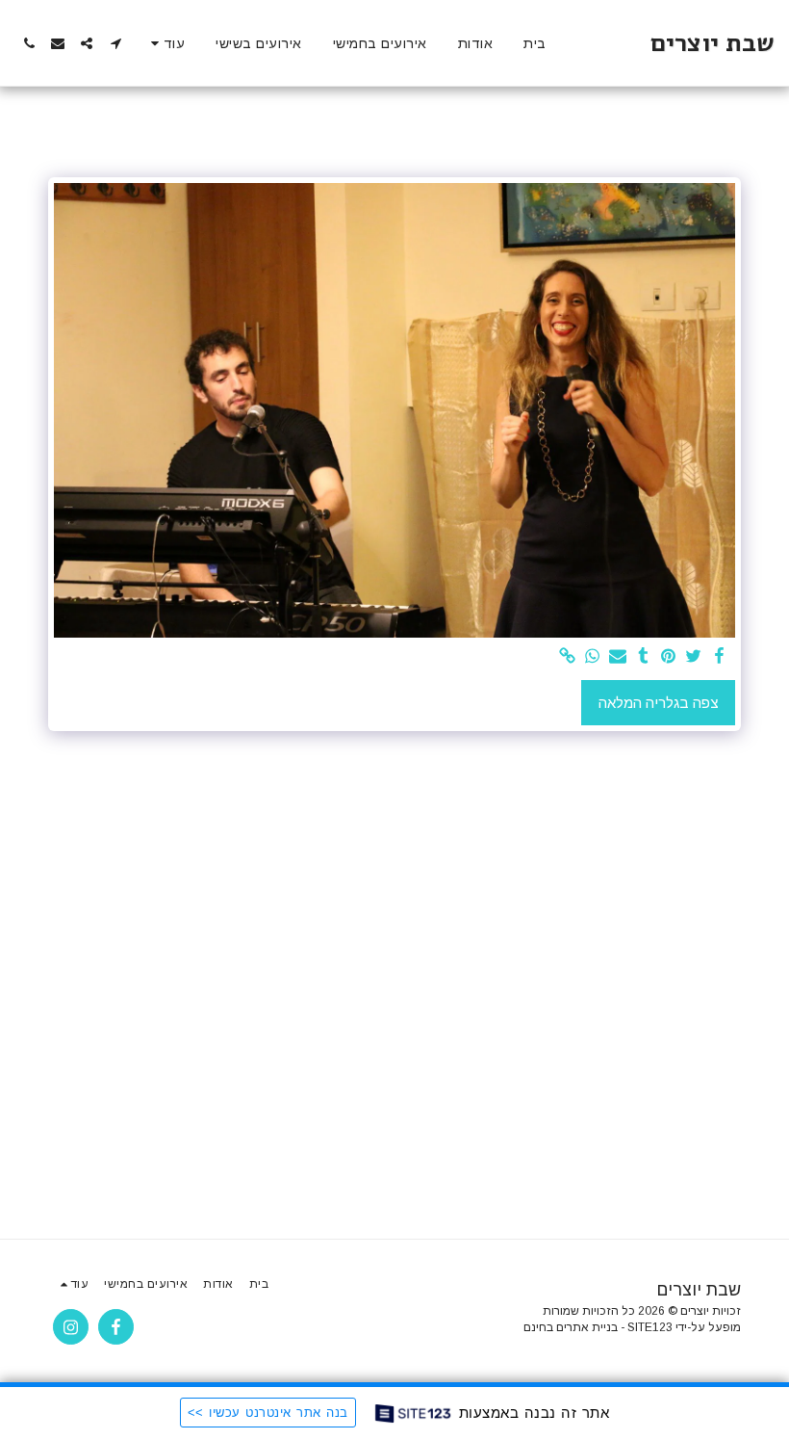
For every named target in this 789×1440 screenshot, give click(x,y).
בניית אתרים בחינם (570, 1327)
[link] (567, 657)
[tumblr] (643, 657)
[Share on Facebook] (719, 657)
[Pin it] (668, 657)
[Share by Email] (618, 657)
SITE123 (650, 1327)
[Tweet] (694, 657)
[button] (115, 43)
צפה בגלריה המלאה (658, 702)
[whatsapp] (593, 657)
